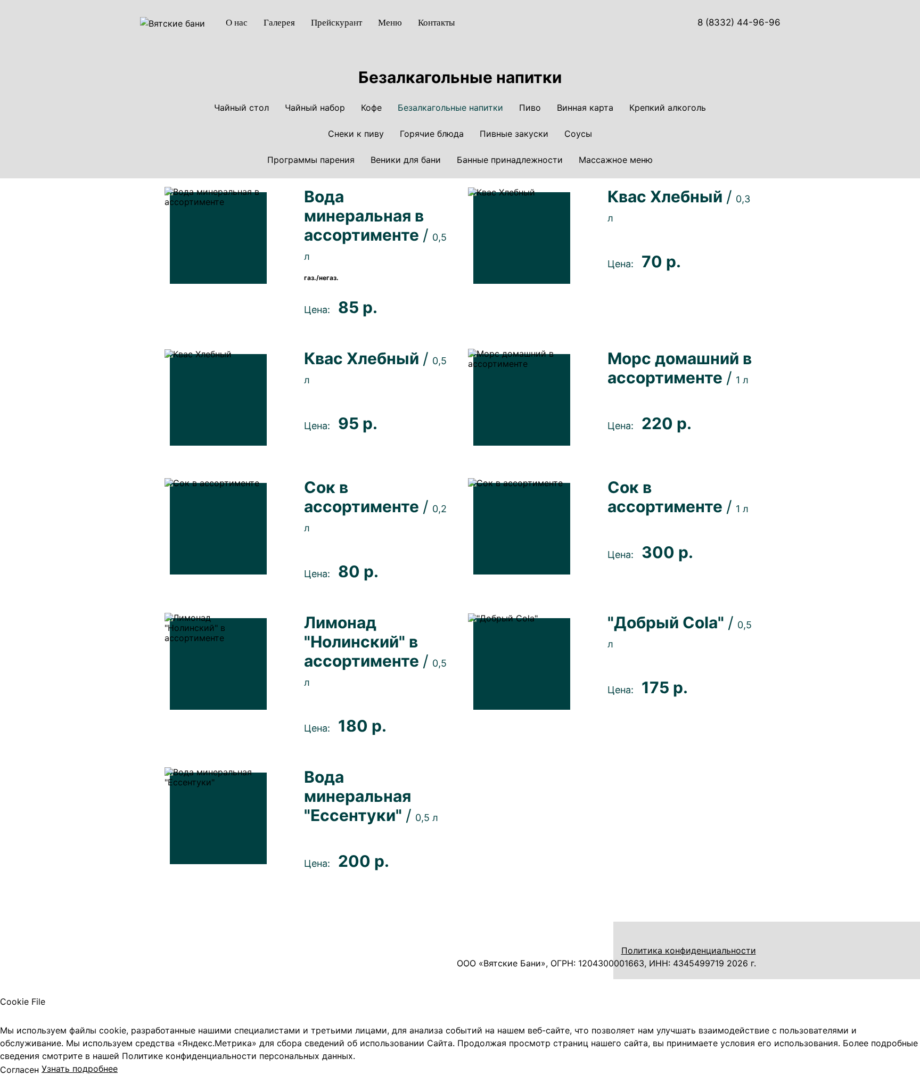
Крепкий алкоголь (667, 108)
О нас (237, 22)
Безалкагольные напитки (450, 108)
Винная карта (585, 108)
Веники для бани (406, 160)
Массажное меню (616, 160)
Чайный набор (315, 108)
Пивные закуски (514, 134)
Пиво (530, 108)
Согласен (19, 1069)
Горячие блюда (432, 134)
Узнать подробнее (80, 1068)
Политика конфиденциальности (688, 950)
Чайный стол (241, 108)
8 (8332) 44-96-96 (738, 22)
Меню (390, 22)
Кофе (371, 108)
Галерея (279, 22)
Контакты (436, 22)
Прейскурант (336, 22)
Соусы (578, 134)
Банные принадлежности (510, 160)
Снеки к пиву (356, 134)
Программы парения (311, 160)
